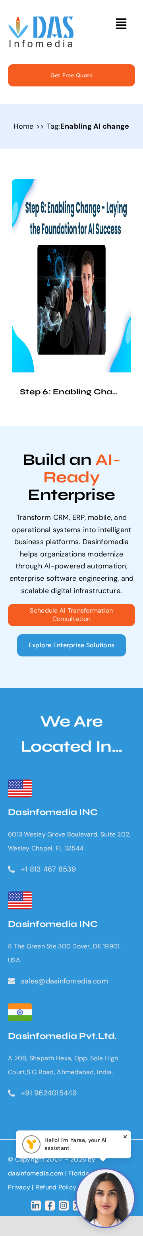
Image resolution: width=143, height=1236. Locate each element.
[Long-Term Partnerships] (41, 20)
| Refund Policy (54, 1187)
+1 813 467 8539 (48, 869)
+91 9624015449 (49, 1093)
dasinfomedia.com (35, 1173)
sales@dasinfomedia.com (64, 981)
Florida (78, 1173)
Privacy (20, 1187)
